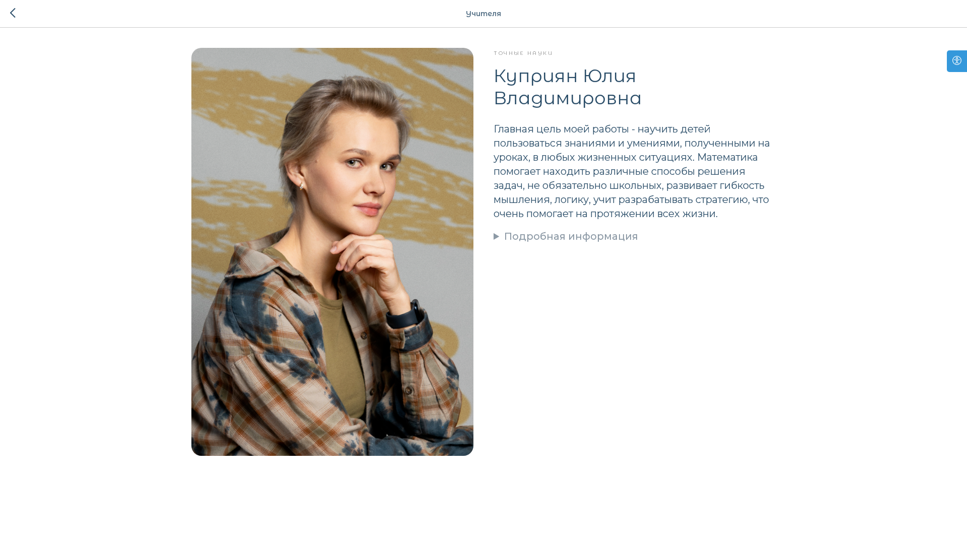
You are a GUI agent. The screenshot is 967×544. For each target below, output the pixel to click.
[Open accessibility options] (957, 61)
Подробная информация (571, 236)
